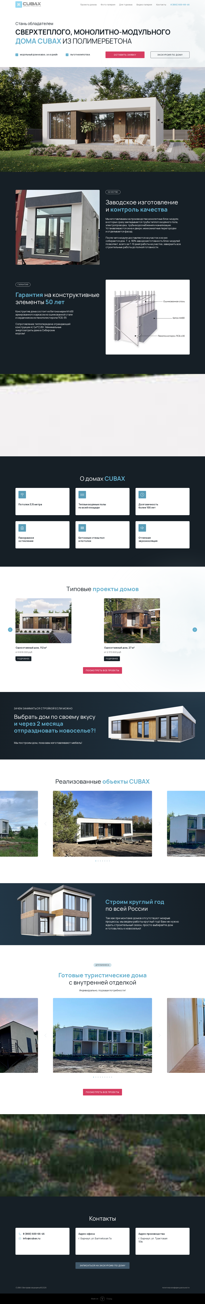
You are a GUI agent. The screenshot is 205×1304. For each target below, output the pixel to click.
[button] (125, 55)
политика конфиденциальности (176, 1287)
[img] (43, 620)
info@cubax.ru (31, 1238)
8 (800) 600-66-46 (34, 1233)
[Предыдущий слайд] (46, 824)
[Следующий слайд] (160, 824)
